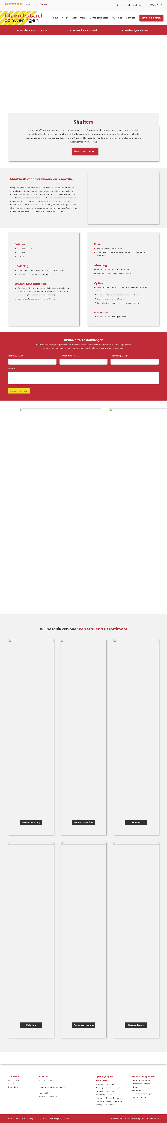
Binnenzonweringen (141, 1083)
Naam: (15, 355)
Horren (136, 1087)
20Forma (66, 1118)
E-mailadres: (69, 355)
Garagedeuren (139, 1097)
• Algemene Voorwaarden (147, 1118)
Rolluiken (137, 1090)
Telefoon (119, 355)
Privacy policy (116, 1118)
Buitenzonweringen (141, 1080)
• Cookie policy (129, 1118)
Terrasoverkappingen (142, 1094)
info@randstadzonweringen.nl (130, 5)
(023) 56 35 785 (156, 5)
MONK (45, 1118)
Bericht (12, 368)
